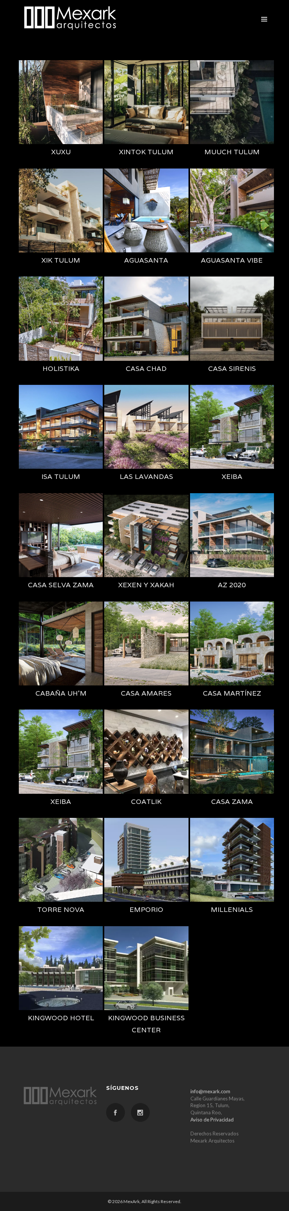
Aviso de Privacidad (212, 1120)
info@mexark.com (210, 1091)
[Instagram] (140, 1112)
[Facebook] (115, 1112)
